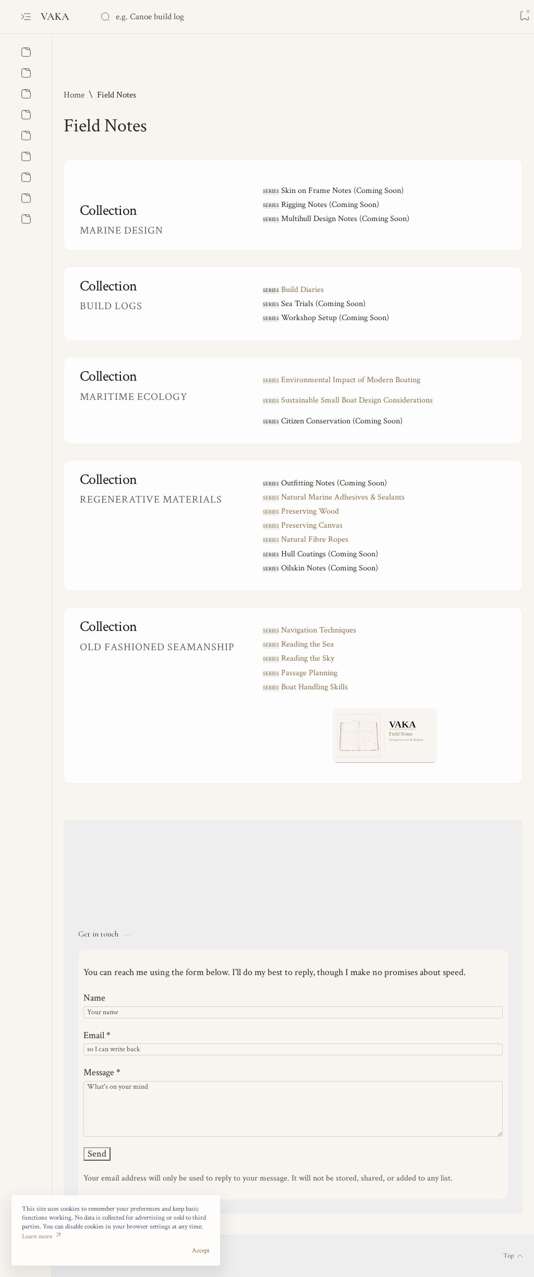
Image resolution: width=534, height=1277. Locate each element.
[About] (26, 52)
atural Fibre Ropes (305, 539)
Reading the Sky (307, 658)
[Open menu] (26, 17)
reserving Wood (301, 511)
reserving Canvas (303, 525)
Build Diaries (302, 289)
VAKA (56, 16)
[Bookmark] (524, 16)
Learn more (37, 1236)
